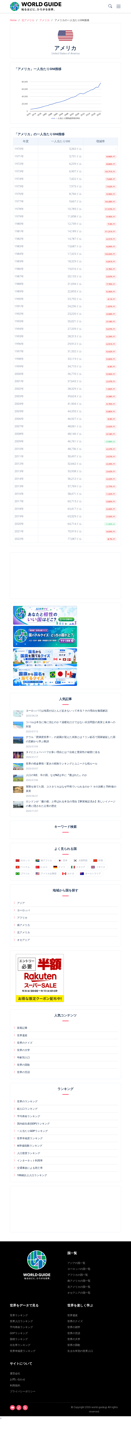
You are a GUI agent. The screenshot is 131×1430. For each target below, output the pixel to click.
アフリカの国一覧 (77, 1274)
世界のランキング (27, 1101)
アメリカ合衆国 (48, 873)
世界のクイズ (24, 1042)
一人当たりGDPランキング (32, 1130)
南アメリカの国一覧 (78, 1280)
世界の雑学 (73, 1327)
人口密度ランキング (28, 1153)
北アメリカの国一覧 (78, 1286)
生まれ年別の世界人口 (80, 1350)
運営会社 (15, 1373)
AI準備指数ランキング (29, 1145)
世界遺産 (22, 1035)
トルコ (44, 867)
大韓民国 (82, 860)
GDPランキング (19, 1333)
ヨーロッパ (23, 910)
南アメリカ (23, 925)
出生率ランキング (20, 1345)
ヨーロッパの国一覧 (78, 1268)
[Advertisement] (39, 576)
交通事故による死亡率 (30, 1167)
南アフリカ (46, 860)
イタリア (80, 867)
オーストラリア (93, 873)
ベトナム (25, 867)
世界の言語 (23, 1072)
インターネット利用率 (30, 1160)
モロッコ (25, 860)
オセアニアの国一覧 (78, 1292)
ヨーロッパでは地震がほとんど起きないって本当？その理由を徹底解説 (67, 710)
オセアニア (23, 939)
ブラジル (25, 873)
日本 (65, 860)
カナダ (70, 873)
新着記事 (22, 1027)
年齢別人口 (23, 1057)
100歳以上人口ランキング (32, 1175)
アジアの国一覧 (76, 1263)
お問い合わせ (17, 1379)
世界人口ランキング (21, 1321)
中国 (100, 860)
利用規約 (15, 1385)
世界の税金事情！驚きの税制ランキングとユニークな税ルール (61, 763)
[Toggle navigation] (118, 6)
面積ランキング (19, 1339)
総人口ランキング (27, 1108)
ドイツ (61, 867)
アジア (21, 903)
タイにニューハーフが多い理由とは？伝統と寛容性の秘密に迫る (63, 752)
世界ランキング (19, 1315)
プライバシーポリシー (22, 1391)
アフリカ (22, 917)
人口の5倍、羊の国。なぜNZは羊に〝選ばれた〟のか (56, 775)
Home (13, 20)
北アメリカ (28, 20)
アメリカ (44, 20)
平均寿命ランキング (28, 1116)
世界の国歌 (23, 1064)
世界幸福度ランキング (30, 1138)
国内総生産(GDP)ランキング (33, 1123)
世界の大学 (23, 1050)
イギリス (100, 867)
